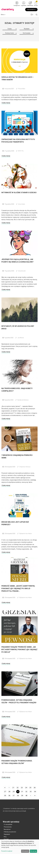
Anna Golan (21, 204)
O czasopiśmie (8, 824)
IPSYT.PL (21, 151)
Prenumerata (8, 827)
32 (26, 791)
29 (13, 791)
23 (22, 788)
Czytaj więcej (6, 103)
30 (18, 791)
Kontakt (6, 839)
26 (34, 788)
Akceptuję (33, 851)
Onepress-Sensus (24, 466)
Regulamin (7, 834)
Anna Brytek (22, 271)
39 (22, 795)
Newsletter (7, 829)
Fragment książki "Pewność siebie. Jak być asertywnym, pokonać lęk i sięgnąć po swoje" (19, 649)
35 (5, 795)
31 (22, 791)
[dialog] (19, 846)
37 (13, 795)
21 (13, 788)
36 (9, 795)
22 (17, 788)
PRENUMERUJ (31, 9)
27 (5, 791)
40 (26, 795)
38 (18, 795)
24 (26, 788)
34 (35, 791)
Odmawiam (25, 851)
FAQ (5, 836)
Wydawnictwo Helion (25, 533)
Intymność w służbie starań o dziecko (19, 192)
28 (9, 791)
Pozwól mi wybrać (6, 851)
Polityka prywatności (10, 832)
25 (30, 788)
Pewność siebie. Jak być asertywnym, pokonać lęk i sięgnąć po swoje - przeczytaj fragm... (18, 588)
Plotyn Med (21, 88)
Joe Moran (20, 337)
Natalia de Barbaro (23, 400)
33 (31, 791)
